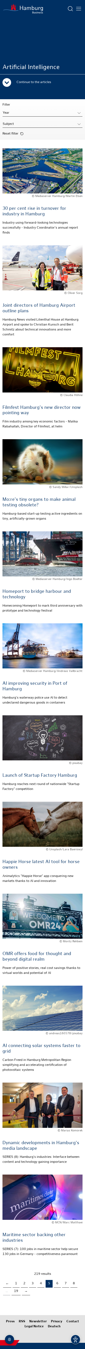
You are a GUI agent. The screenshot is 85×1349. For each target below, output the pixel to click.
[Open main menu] (79, 9)
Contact (72, 1321)
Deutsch (54, 1326)
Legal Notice (34, 1326)
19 (16, 1291)
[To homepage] (23, 8)
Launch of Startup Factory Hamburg (39, 775)
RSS (22, 1321)
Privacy (56, 1321)
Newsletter (38, 1321)
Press (10, 1321)
